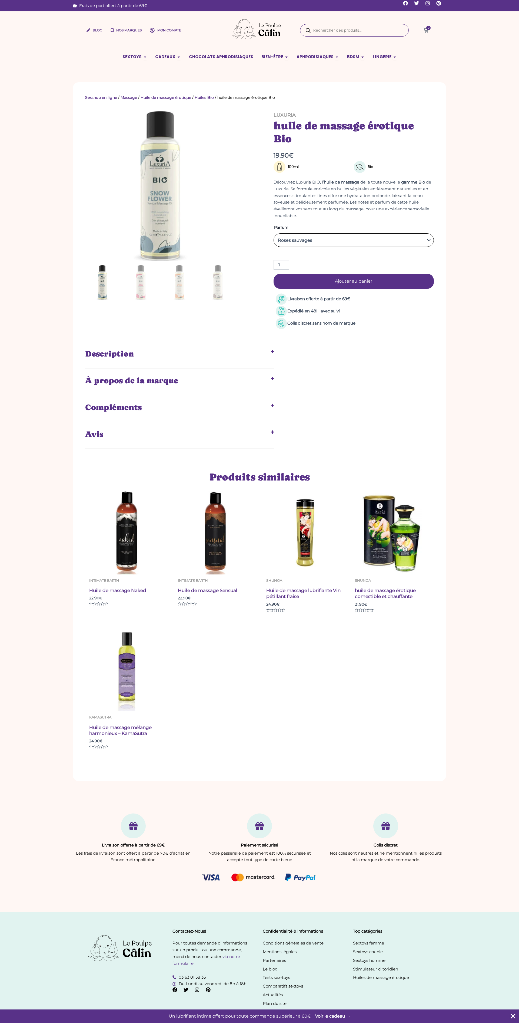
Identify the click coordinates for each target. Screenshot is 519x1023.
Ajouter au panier (353, 281)
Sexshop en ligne (101, 97)
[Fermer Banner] (513, 1016)
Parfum (281, 227)
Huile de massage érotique (166, 97)
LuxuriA (285, 115)
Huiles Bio (204, 97)
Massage (129, 97)
